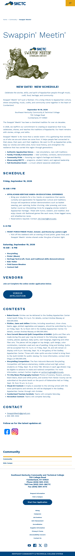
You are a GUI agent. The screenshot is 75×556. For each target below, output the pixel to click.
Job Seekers (37, 517)
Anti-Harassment (37, 521)
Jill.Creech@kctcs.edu (47, 219)
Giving (37, 510)
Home (5, 19)
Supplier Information (37, 528)
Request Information (37, 493)
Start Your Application (37, 502)
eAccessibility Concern (37, 534)
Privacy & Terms (37, 531)
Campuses (37, 514)
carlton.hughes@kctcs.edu (52, 372)
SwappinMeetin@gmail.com (18, 413)
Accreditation (37, 524)
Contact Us (37, 538)
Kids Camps (7, 463)
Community (13, 19)
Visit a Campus (37, 497)
